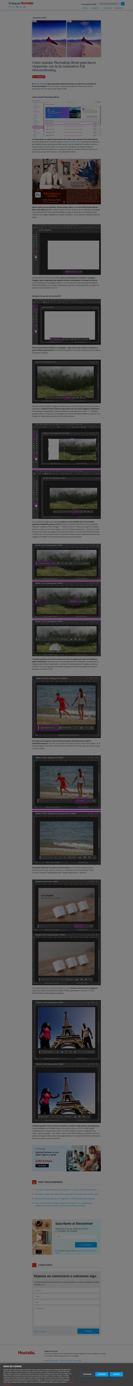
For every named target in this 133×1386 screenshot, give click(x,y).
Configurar (87, 1374)
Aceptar (116, 1374)
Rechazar (101, 1374)
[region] (66, 1374)
